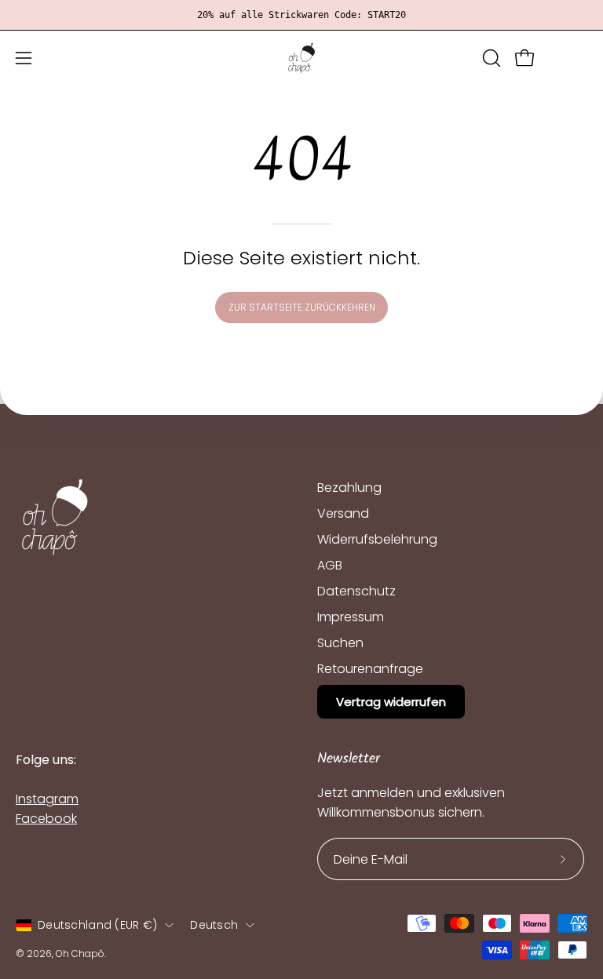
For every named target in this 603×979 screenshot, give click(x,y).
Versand (343, 513)
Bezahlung (349, 488)
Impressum (350, 617)
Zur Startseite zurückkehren (301, 307)
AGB (329, 565)
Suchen (340, 643)
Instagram (47, 799)
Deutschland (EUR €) (97, 925)
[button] (490, 58)
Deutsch (214, 925)
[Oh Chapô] (301, 58)
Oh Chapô (80, 953)
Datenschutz (356, 591)
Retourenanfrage (370, 669)
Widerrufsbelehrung (377, 539)
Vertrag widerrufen (391, 701)
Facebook (46, 819)
